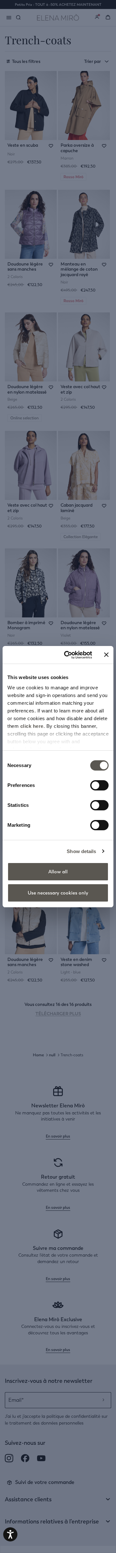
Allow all (58, 871)
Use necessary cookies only (58, 893)
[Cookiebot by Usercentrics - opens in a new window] (68, 655)
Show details (81, 851)
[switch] (99, 785)
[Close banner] (106, 654)
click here (32, 726)
